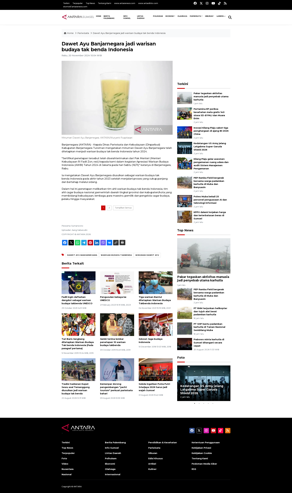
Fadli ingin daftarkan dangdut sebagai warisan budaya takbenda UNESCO (77, 300)
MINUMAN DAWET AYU (147, 255)
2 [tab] (199, 403)
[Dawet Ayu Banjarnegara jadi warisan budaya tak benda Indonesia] (203, 255)
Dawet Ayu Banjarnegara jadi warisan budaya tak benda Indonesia (129, 33)
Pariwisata (195, 16)
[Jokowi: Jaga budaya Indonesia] (156, 324)
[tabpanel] (203, 383)
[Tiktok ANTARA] (219, 3)
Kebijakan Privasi (201, 447)
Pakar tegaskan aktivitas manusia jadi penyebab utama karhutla (211, 96)
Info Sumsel (126, 17)
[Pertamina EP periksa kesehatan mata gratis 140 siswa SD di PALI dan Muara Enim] (184, 113)
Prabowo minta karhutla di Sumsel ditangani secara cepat (209, 342)
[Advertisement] (204, 60)
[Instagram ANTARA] (207, 3)
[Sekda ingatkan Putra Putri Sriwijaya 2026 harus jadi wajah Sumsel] (156, 369)
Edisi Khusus (155, 458)
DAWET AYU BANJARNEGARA (82, 255)
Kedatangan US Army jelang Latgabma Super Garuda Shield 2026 (210, 146)
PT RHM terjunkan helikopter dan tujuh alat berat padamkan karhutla (210, 311)
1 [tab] (194, 403)
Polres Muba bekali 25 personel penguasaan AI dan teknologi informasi (210, 199)
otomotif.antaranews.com (75, 6)
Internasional (112, 474)
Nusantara (67, 469)
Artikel (152, 463)
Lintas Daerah (140, 17)
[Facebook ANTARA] (195, 3)
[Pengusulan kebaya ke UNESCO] (117, 282)
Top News (90, 3)
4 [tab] (208, 403)
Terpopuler (78, 3)
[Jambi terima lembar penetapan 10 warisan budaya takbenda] (117, 324)
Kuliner (152, 469)
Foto (181, 357)
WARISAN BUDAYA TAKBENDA (116, 255)
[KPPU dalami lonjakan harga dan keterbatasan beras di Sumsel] (184, 216)
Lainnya (220, 16)
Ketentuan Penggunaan (206, 442)
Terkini (66, 3)
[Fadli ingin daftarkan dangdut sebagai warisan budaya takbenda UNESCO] (79, 282)
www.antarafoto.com (148, 3)
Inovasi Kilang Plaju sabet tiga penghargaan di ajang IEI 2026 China (211, 131)
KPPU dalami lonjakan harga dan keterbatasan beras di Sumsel (210, 215)
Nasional (66, 474)
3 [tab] (203, 403)
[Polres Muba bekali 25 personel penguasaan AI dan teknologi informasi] (184, 201)
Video (65, 463)
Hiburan (209, 16)
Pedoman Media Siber (204, 463)
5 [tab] (212, 403)
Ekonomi (169, 16)
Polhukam (158, 16)
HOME (98, 16)
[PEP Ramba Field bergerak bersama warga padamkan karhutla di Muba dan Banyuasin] (184, 182)
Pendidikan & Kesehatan (162, 442)
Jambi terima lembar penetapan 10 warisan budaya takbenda (113, 342)
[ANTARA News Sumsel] (78, 17)
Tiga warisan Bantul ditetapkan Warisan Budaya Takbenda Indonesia (155, 300)
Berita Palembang (109, 17)
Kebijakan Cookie (202, 453)
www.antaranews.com (124, 3)
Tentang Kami (104, 3)
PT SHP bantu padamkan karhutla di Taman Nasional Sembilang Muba (209, 327)
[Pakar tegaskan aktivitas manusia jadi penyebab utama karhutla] (184, 97)
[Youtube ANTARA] (213, 3)
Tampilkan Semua (123, 208)
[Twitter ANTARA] (201, 3)
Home (70, 33)
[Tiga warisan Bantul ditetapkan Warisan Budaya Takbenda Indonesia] (156, 282)
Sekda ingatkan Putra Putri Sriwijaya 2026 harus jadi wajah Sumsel (154, 387)
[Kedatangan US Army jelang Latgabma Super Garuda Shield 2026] (184, 147)
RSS (194, 469)
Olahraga (182, 16)
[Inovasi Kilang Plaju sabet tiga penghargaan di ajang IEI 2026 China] (184, 132)
